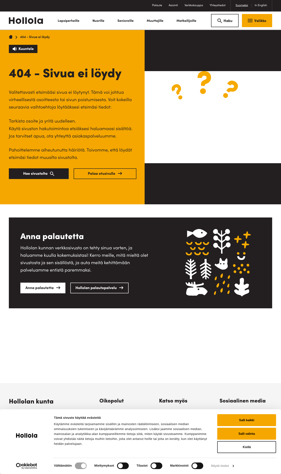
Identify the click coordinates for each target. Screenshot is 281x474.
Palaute (158, 8)
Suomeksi (242, 5)
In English (261, 5)
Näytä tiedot (220, 466)
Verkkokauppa (195, 8)
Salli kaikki (246, 420)
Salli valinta (246, 433)
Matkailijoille (186, 21)
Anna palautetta (40, 288)
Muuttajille (155, 21)
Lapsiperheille (68, 21)
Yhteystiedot (218, 5)
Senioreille (125, 21)
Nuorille (98, 21)
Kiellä (247, 447)
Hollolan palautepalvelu (96, 288)
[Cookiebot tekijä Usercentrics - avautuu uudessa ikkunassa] (27, 466)
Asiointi (173, 5)
